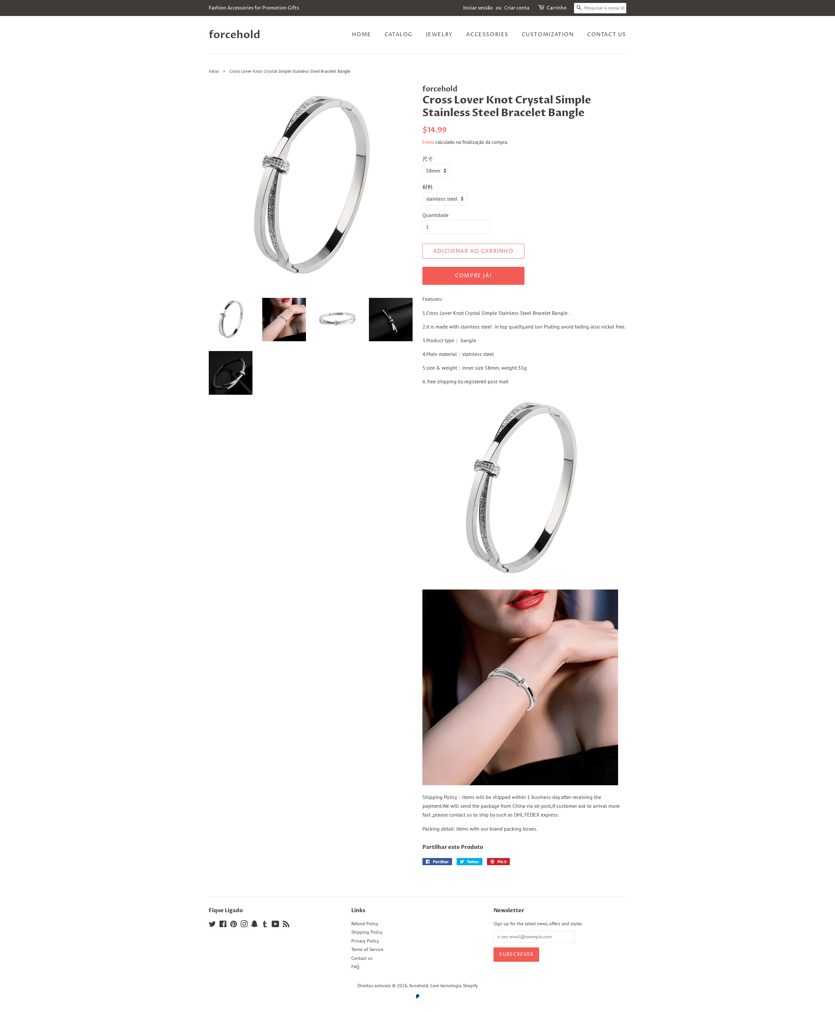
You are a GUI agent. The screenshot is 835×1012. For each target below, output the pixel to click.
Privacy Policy (365, 941)
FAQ (355, 967)
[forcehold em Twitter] (212, 925)
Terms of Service (367, 949)
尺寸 (427, 159)
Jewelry (439, 34)
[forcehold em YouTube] (275, 925)
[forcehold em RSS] (286, 925)
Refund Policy (364, 924)
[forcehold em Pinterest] (233, 925)
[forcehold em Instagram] (244, 925)
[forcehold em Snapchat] (254, 925)
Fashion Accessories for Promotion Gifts (254, 8)
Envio (428, 142)
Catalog (399, 34)
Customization (548, 34)
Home (361, 34)
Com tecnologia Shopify (454, 986)
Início (214, 71)
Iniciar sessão (478, 8)
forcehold (234, 35)
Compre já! (473, 275)
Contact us (606, 34)
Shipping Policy (367, 932)
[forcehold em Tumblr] (264, 925)
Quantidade (435, 215)
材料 (427, 187)
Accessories (487, 34)
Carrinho (557, 8)
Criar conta (516, 8)
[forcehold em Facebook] (223, 925)
